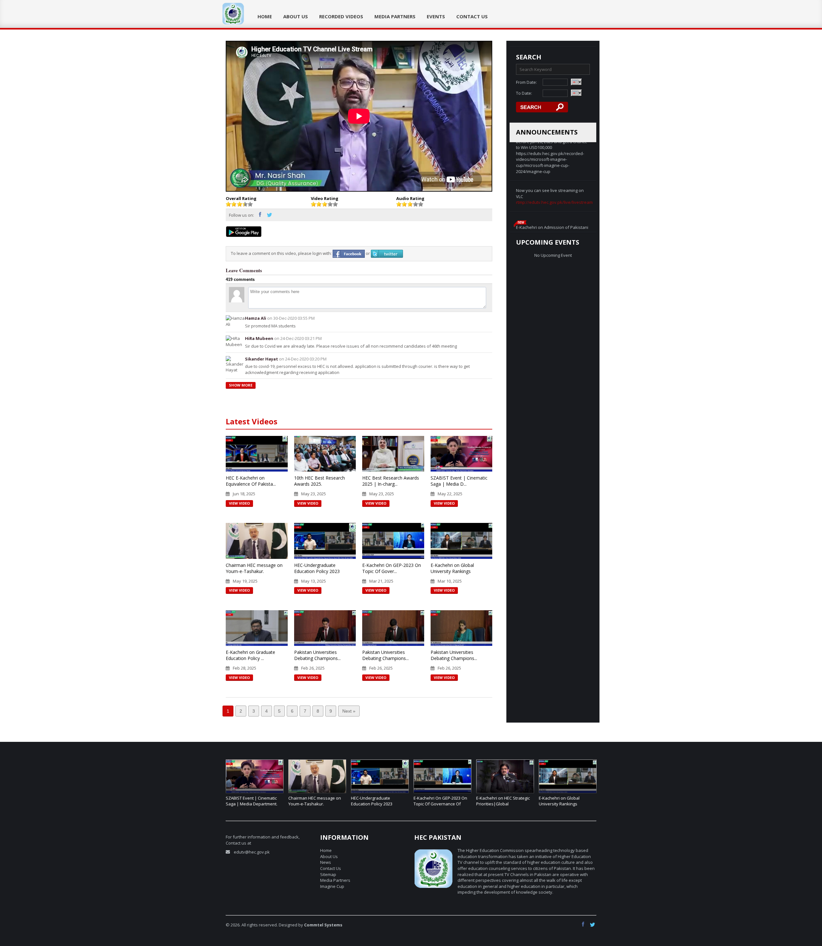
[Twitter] (270, 215)
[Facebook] (262, 215)
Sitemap (328, 874)
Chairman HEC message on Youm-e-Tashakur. (254, 568)
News (325, 862)
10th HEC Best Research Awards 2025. (319, 481)
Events (436, 16)
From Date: (526, 82)
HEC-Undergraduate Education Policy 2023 (317, 568)
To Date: (524, 93)
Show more (240, 385)
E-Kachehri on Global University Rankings (452, 568)
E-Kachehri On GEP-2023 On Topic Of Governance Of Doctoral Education (440, 804)
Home (265, 16)
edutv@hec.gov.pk (252, 852)
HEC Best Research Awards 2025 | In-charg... (390, 481)
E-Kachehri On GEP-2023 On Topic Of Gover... (391, 568)
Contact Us (472, 16)
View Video (239, 503)
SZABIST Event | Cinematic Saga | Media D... (459, 481)
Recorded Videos (341, 16)
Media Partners (394, 16)
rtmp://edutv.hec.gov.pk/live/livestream (554, 164)
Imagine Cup (332, 886)
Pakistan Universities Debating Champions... (317, 655)
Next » (348, 711)
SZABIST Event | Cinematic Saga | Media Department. (251, 801)
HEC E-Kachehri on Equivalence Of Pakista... (251, 481)
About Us (295, 16)
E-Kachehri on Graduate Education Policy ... (250, 655)
